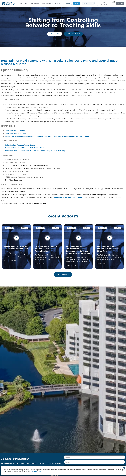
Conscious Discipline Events (16, 133)
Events (67, 3)
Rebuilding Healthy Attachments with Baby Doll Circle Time (109, 248)
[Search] (92, 3)
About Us (57, 3)
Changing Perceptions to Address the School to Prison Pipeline (46, 248)
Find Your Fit (24, 3)
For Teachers (35, 3)
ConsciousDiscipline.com (15, 130)
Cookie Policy (36, 471)
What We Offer (46, 3)
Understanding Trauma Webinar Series (20, 145)
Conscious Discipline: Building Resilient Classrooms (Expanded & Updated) (35, 151)
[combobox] (88, 3)
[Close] (124, 468)
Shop (76, 3)
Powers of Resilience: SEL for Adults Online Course (25, 148)
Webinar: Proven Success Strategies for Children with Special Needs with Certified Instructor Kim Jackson (47, 136)
